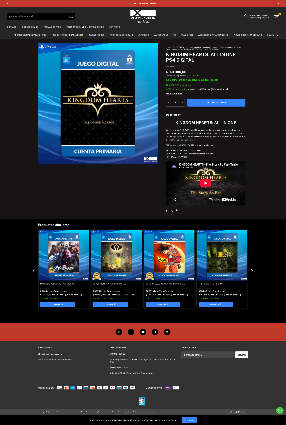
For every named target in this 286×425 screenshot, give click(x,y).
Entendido (189, 420)
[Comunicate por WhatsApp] (280, 410)
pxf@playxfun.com (119, 367)
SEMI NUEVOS (274, 35)
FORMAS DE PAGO (52, 27)
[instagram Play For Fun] (119, 332)
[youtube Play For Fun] (143, 332)
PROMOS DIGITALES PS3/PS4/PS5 (30, 35)
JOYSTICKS (143, 35)
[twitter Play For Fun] (167, 332)
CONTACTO (114, 27)
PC (174, 35)
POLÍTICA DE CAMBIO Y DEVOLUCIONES (85, 27)
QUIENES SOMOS (30, 27)
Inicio (168, 47)
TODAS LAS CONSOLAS (121, 35)
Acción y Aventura (226, 47)
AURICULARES (161, 35)
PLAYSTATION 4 (179, 47)
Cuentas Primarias (210, 47)
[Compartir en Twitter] (171, 210)
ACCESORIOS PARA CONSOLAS (213, 35)
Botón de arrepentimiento (145, 412)
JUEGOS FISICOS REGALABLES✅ (67, 35)
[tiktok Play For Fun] (155, 332)
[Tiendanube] (237, 412)
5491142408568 (117, 354)
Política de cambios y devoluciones (55, 359)
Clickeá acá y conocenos (50, 354)
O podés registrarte (259, 17)
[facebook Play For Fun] (131, 332)
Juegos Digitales (194, 47)
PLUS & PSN (187, 35)
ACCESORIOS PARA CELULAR (248, 35)
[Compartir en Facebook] (166, 210)
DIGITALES (12, 27)
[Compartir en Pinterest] (177, 210)
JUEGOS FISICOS (97, 35)
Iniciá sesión (262, 15)
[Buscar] (71, 16)
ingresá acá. (127, 412)
